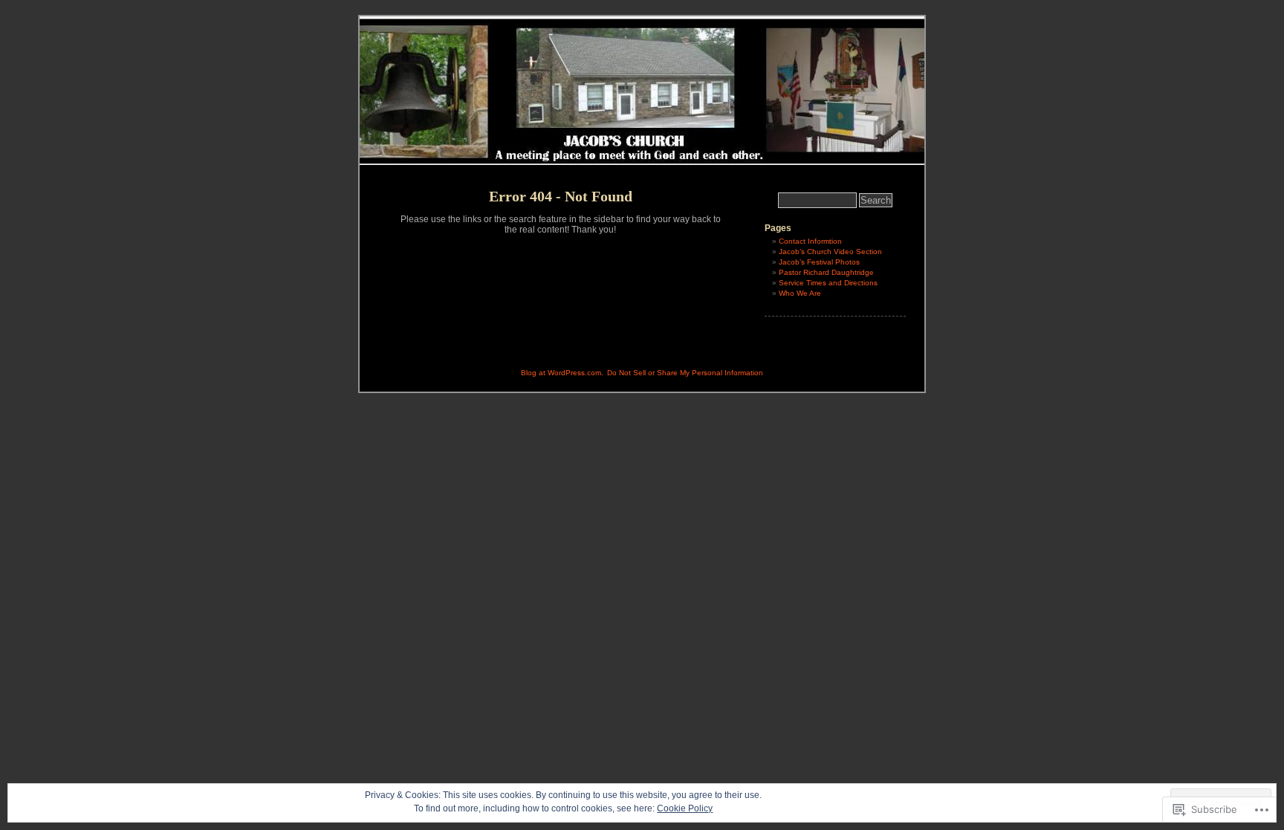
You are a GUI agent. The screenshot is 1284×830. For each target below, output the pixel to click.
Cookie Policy (685, 808)
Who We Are (800, 293)
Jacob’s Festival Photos (819, 262)
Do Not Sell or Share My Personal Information (685, 373)
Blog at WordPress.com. (562, 373)
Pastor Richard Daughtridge (826, 272)
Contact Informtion (810, 241)
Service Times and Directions (828, 283)
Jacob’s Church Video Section (830, 251)
